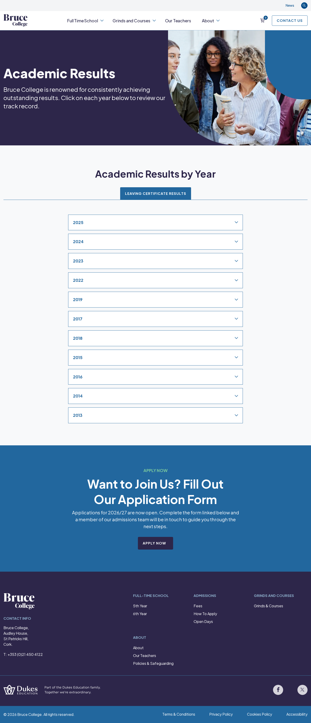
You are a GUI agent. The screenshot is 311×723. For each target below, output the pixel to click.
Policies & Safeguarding (153, 663)
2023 (78, 260)
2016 (77, 376)
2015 (77, 357)
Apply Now (154, 543)
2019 (77, 299)
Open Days (203, 621)
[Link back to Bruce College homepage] (15, 20)
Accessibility (297, 714)
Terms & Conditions (178, 714)
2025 (78, 222)
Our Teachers (178, 20)
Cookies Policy (259, 714)
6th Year (140, 613)
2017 (77, 318)
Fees (198, 605)
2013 (77, 415)
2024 (78, 241)
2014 (78, 395)
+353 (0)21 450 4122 (25, 654)
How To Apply (205, 613)
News (290, 5)
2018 (77, 338)
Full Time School (82, 20)
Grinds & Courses (268, 605)
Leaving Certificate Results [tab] (155, 193)
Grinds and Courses (131, 20)
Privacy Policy (221, 714)
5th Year (140, 605)
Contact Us (290, 20)
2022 (78, 280)
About (208, 20)
